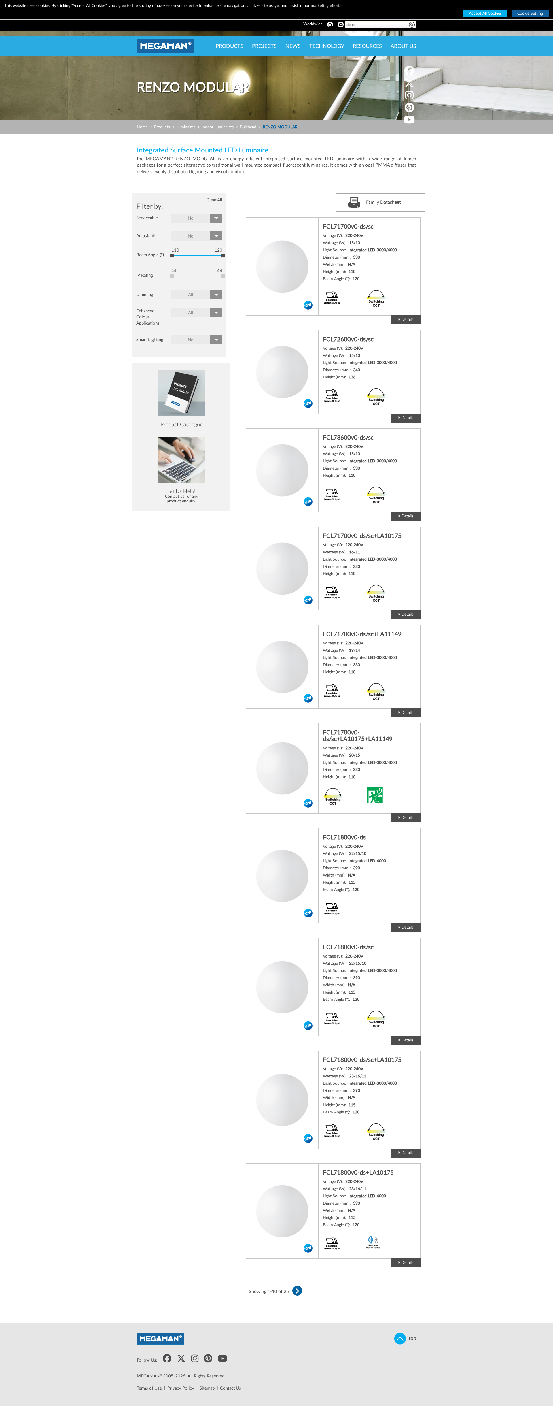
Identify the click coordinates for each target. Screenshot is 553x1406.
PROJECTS (264, 46)
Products (162, 127)
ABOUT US (403, 46)
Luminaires (185, 127)
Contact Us (230, 1388)
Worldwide (313, 24)
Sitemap (207, 1388)
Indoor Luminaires (218, 127)
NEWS (293, 46)
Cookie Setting (530, 14)
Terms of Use (149, 1388)
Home (142, 127)
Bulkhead (248, 127)
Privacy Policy (180, 1388)
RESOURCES (367, 46)
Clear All (214, 200)
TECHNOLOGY (326, 46)
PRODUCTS (229, 46)
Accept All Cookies (485, 14)
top (411, 1338)
